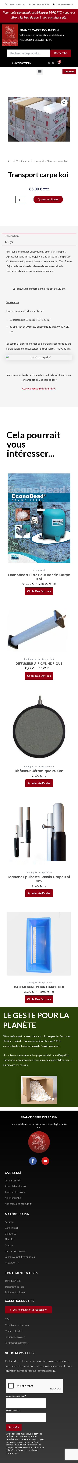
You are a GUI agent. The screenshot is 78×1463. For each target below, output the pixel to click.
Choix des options (39, 591)
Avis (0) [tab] (9, 242)
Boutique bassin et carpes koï (31, 161)
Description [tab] (12, 235)
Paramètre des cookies (16, 1342)
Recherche (60, 53)
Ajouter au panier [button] (39, 783)
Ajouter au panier (48, 199)
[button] (40, 72)
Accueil (12, 161)
